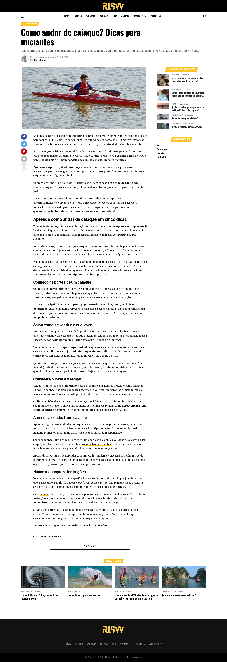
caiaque (44, 494)
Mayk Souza (40, 60)
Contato (125, 16)
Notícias (77, 16)
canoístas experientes (97, 444)
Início (66, 16)
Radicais (104, 16)
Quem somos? (157, 16)
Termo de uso (140, 16)
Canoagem (91, 16)
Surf (114, 16)
